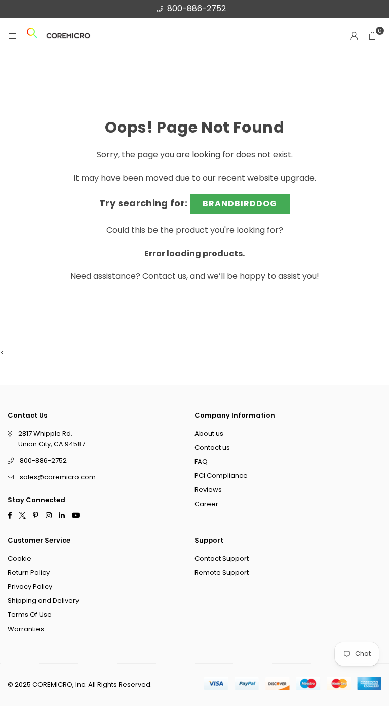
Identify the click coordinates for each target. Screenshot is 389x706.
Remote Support (221, 572)
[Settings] (354, 36)
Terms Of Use (30, 614)
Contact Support (221, 558)
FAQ (201, 461)
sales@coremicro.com (58, 477)
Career (206, 503)
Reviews (208, 489)
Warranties (26, 628)
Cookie (19, 558)
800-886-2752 (196, 8)
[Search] (32, 36)
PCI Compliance (221, 475)
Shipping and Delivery (43, 600)
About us (208, 433)
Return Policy (29, 572)
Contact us (164, 276)
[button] (372, 36)
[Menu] (12, 36)
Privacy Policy (30, 586)
